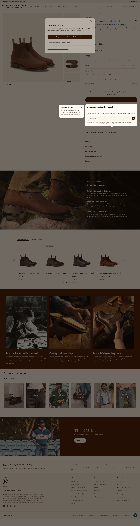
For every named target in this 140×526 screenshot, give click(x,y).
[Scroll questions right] (134, 113)
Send (133, 118)
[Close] (81, 107)
